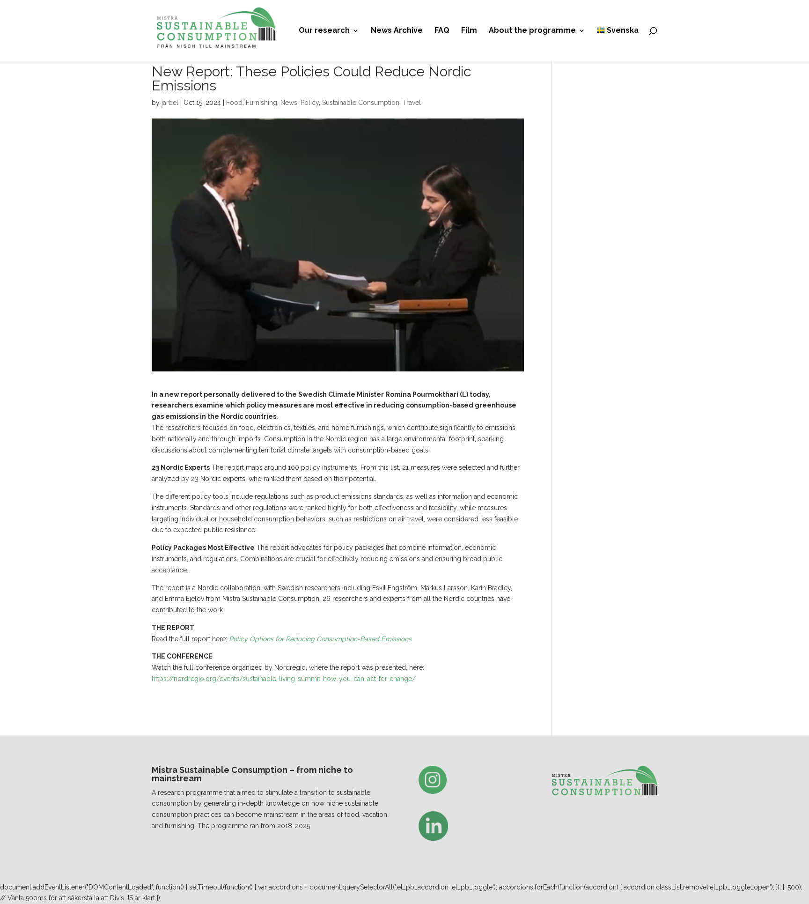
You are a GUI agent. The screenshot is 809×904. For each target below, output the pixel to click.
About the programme (532, 31)
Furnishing (261, 102)
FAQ (441, 31)
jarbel (170, 102)
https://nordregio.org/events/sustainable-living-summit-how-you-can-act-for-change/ (284, 678)
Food (234, 102)
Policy (310, 102)
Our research (324, 31)
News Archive (397, 31)
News (288, 102)
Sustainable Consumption (360, 102)
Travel (412, 102)
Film (469, 31)
